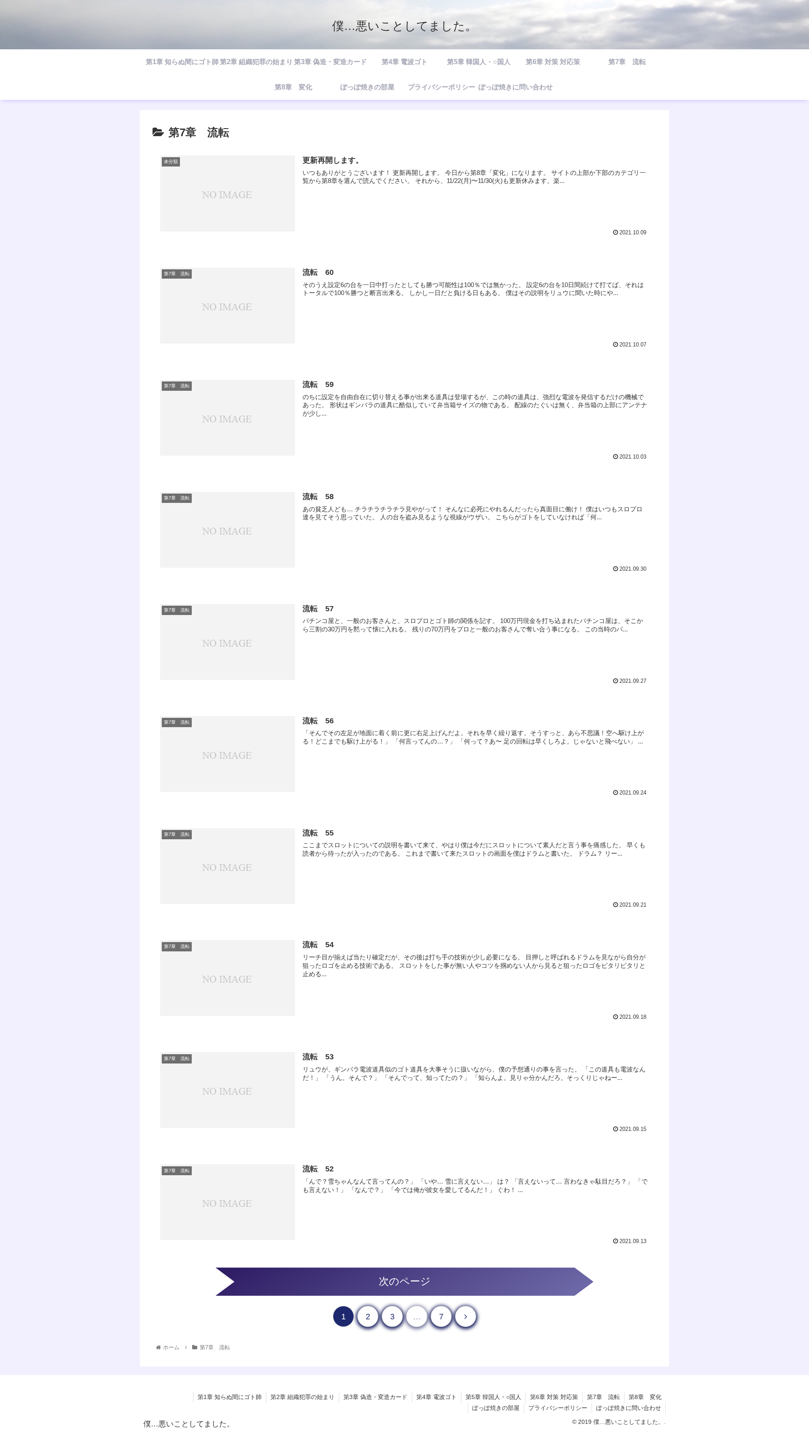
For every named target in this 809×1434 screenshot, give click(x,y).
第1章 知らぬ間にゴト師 (230, 1397)
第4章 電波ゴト (436, 1397)
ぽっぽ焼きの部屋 (496, 1407)
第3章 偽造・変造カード (375, 1397)
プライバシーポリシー (557, 1407)
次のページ (405, 1281)
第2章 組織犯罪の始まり (303, 1397)
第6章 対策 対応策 (554, 1397)
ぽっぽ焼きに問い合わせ (628, 1407)
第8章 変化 (645, 1397)
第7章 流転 (603, 1397)
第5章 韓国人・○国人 (493, 1397)
